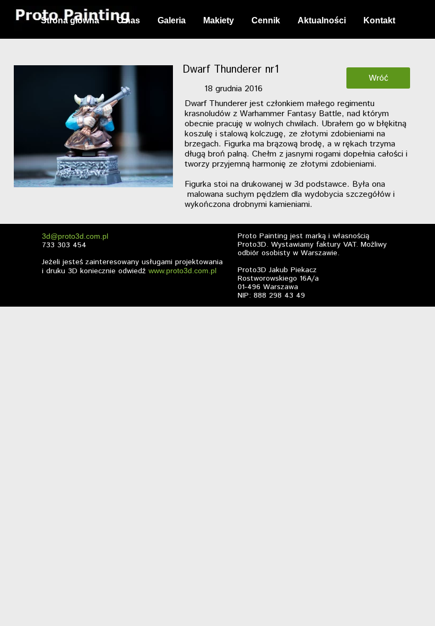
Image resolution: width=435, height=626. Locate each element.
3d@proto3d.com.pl (75, 236)
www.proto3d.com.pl (182, 270)
